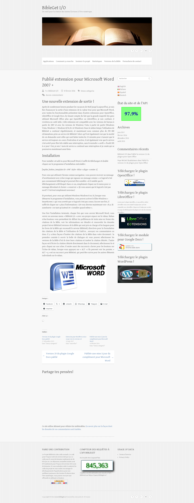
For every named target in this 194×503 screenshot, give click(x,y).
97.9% (131, 114)
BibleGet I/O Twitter (136, 50)
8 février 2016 (69, 91)
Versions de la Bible (112, 61)
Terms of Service (125, 454)
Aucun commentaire (54, 95)
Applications (48, 61)
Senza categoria (87, 91)
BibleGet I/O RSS (150, 50)
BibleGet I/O (54, 8)
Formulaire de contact (132, 61)
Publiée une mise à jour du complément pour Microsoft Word (99, 339)
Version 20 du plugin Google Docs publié (58, 355)
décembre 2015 (123, 138)
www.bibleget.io (60, 497)
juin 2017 (121, 132)
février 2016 (122, 135)
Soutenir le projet (83, 61)
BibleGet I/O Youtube (145, 50)
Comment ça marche (64, 61)
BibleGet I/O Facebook (132, 50)
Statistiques (97, 61)
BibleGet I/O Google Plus (141, 50)
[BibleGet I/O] (97, 30)
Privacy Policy (124, 457)
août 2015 (121, 141)
